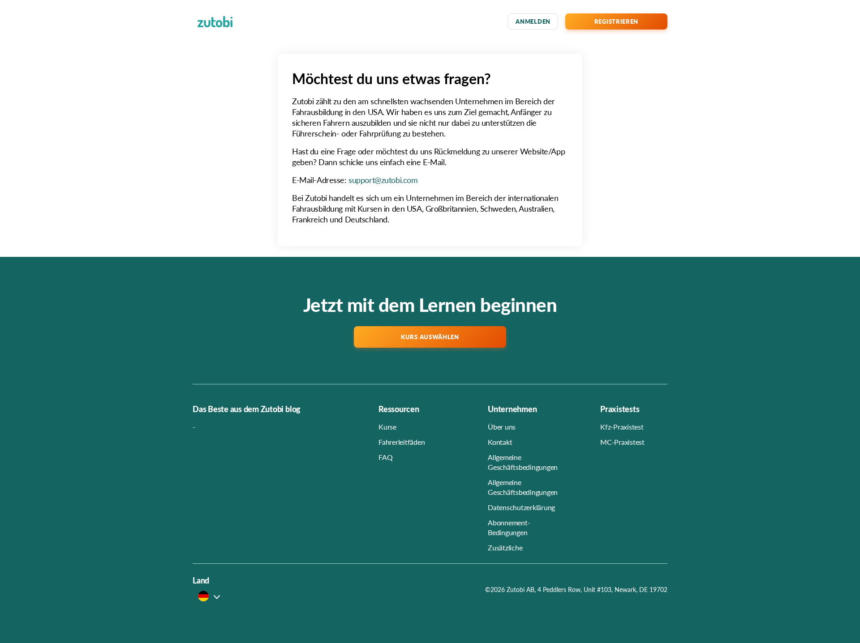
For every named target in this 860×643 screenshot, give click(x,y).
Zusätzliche (505, 547)
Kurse (387, 427)
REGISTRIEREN (616, 21)
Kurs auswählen (430, 336)
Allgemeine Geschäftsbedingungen (523, 462)
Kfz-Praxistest (622, 427)
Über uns (502, 427)
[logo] (215, 21)
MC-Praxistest (622, 442)
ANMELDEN (533, 21)
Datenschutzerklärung (521, 507)
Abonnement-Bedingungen (509, 527)
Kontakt (500, 442)
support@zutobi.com (382, 179)
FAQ (385, 457)
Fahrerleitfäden (401, 442)
